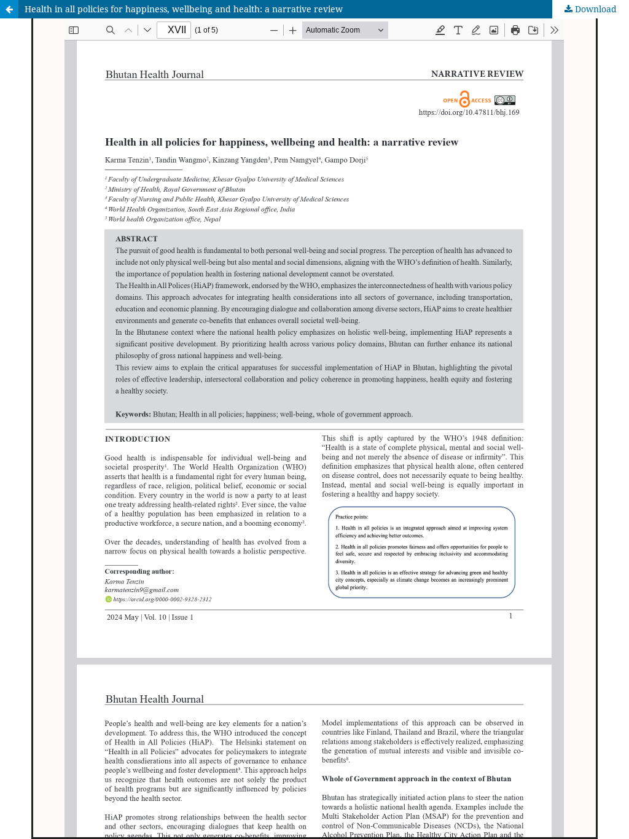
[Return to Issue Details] (9, 9)
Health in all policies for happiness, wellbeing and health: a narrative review (184, 9)
